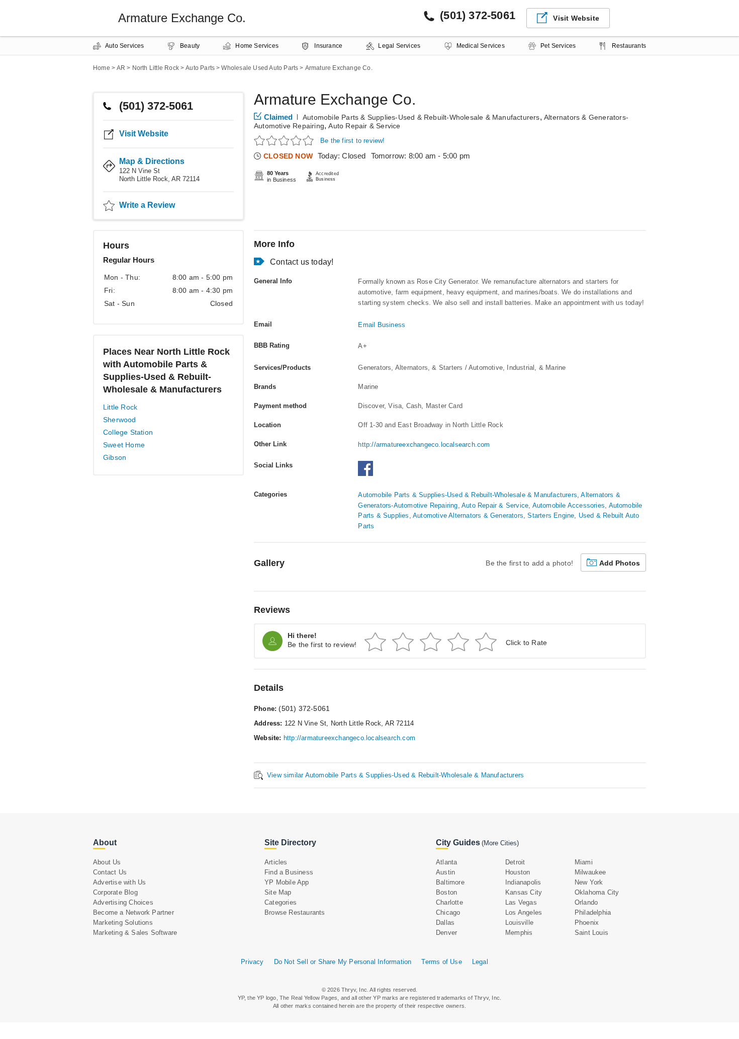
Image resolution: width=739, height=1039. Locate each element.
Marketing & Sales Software (135, 932)
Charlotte (449, 902)
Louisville (519, 922)
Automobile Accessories (568, 505)
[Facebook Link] (368, 473)
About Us (107, 862)
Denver (446, 932)
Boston (446, 892)
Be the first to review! (352, 140)
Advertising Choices (123, 902)
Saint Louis (591, 932)
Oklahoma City (597, 892)
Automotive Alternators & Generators (468, 515)
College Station (128, 432)
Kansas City (523, 892)
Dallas (445, 922)
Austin (445, 872)
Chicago (448, 912)
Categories (280, 902)
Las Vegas (521, 902)
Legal (480, 962)
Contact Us (110, 872)
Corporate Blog (115, 892)
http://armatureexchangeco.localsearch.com (424, 444)
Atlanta (446, 862)
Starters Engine (550, 515)
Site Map (278, 892)
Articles (276, 862)
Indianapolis (523, 882)
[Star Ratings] (285, 140)
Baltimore (450, 882)
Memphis (518, 932)
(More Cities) (500, 843)
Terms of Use (441, 962)
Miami (584, 862)
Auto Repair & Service (364, 126)
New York (589, 882)
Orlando (586, 902)
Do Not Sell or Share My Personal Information (343, 962)
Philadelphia (593, 912)
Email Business (381, 325)
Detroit (515, 862)
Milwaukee (590, 872)
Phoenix (587, 922)
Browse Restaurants (294, 912)
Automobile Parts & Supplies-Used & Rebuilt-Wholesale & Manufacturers (421, 117)
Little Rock (120, 407)
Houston (517, 872)
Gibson (114, 457)
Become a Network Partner (133, 912)
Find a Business (288, 872)
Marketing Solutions (123, 922)
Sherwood (119, 420)
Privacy (252, 962)
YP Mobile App (286, 882)
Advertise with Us (119, 882)
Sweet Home (124, 445)
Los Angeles (523, 912)
